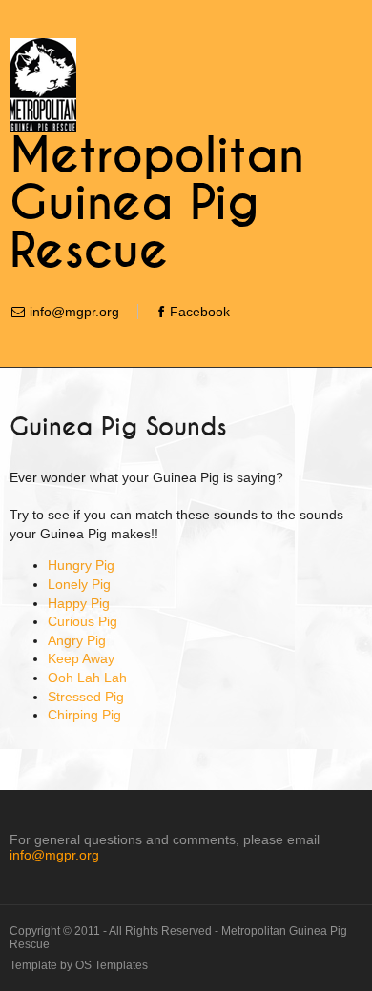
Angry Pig (77, 640)
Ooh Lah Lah (87, 677)
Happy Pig (79, 603)
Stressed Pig (86, 696)
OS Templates (111, 965)
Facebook (200, 311)
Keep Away (81, 658)
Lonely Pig (79, 584)
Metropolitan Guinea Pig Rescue (157, 203)
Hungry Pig (81, 565)
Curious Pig (82, 621)
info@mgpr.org (74, 311)
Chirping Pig (84, 714)
